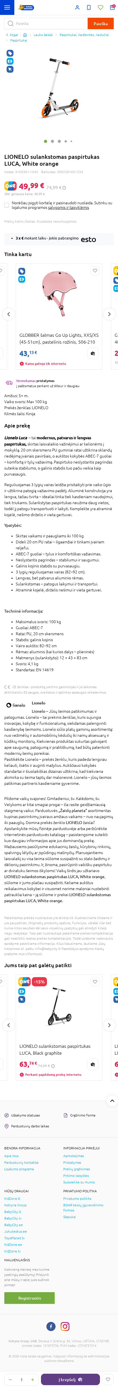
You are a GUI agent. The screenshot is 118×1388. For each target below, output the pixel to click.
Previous (8, 314)
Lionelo (38, 702)
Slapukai (69, 1217)
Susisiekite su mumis (79, 1182)
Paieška (101, 23)
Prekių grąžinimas (76, 1169)
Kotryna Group (15, 1205)
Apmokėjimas (73, 1156)
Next (109, 314)
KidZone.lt (12, 1199)
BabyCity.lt (12, 1212)
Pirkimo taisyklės (76, 1176)
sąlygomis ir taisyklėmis (68, 207)
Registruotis (29, 1298)
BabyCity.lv (12, 1218)
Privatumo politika (77, 1199)
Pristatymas (72, 1163)
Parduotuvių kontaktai (21, 1163)
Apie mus (11, 1156)
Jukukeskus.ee (15, 1231)
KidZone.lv (12, 1251)
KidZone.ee (13, 1245)
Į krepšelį (67, 1379)
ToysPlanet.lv (14, 1238)
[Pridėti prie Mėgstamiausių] (108, 1379)
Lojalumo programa (19, 1169)
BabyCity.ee (13, 1225)
